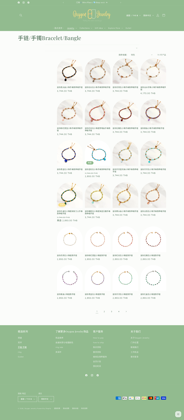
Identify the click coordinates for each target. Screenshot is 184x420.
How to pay (98, 338)
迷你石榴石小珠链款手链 (150, 255)
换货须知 (97, 352)
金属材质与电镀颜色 (64, 342)
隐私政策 (66, 408)
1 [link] (97, 311)
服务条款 (75, 408)
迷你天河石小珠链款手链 (123, 294)
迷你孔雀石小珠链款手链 (150, 294)
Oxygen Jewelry (31, 408)
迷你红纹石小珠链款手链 (123, 255)
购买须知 (97, 347)
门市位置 (134, 342)
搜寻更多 (134, 357)
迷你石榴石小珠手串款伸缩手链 (125, 128)
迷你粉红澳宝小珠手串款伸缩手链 (70, 129)
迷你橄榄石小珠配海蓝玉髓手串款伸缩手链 (97, 212)
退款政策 (57, 408)
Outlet (21, 357)
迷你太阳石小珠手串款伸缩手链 (153, 211)
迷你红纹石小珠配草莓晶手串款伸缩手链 (97, 129)
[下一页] (126, 311)
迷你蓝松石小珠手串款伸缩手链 (97, 169)
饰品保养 (59, 338)
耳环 (20, 342)
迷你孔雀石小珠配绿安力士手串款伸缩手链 (70, 212)
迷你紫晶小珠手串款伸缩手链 (152, 128)
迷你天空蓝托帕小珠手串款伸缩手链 (125, 170)
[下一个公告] (121, 2)
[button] (21, 15)
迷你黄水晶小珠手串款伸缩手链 (125, 211)
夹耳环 (58, 352)
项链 (20, 338)
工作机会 (134, 352)
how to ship (98, 342)
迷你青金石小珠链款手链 (95, 294)
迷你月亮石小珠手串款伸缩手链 (125, 87)
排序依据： (123, 55)
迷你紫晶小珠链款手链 (66, 294)
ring (19, 352)
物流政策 (84, 408)
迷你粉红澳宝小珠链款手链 (96, 255)
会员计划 (97, 361)
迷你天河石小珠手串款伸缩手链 (153, 169)
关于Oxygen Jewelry (140, 338)
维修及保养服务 (100, 357)
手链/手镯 (22, 347)
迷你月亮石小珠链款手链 (67, 255)
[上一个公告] (63, 2)
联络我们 (134, 347)
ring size (59, 347)
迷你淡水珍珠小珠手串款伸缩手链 (153, 88)
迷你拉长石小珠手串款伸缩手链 (97, 87)
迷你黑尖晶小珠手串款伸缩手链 (70, 87)
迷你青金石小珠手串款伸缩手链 (70, 169)
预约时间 (97, 366)
